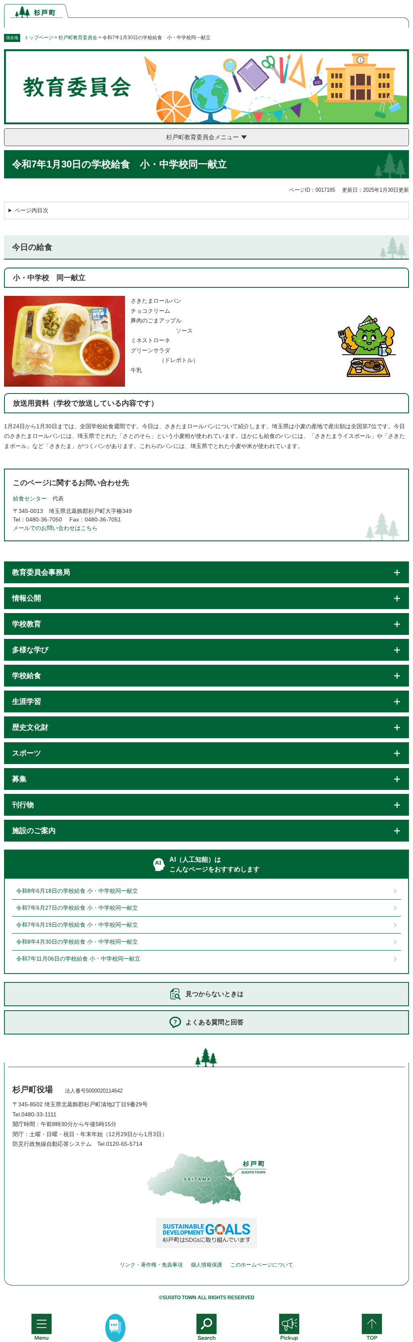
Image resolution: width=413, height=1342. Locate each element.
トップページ (38, 37)
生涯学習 (26, 701)
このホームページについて (261, 1265)
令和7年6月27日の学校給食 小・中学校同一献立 (77, 907)
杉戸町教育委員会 (77, 37)
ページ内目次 (31, 210)
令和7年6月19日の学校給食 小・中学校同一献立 (77, 924)
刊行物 (23, 805)
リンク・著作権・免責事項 (151, 1265)
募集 (19, 779)
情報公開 (26, 598)
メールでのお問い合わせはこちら (55, 528)
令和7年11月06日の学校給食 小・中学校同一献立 (78, 958)
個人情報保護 (206, 1265)
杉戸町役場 (33, 1089)
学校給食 (26, 676)
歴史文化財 (30, 727)
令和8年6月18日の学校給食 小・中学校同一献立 (77, 891)
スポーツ (26, 753)
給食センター (30, 498)
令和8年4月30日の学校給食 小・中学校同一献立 (77, 941)
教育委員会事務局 (41, 572)
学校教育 (26, 624)
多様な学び (30, 650)
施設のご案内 (34, 831)
